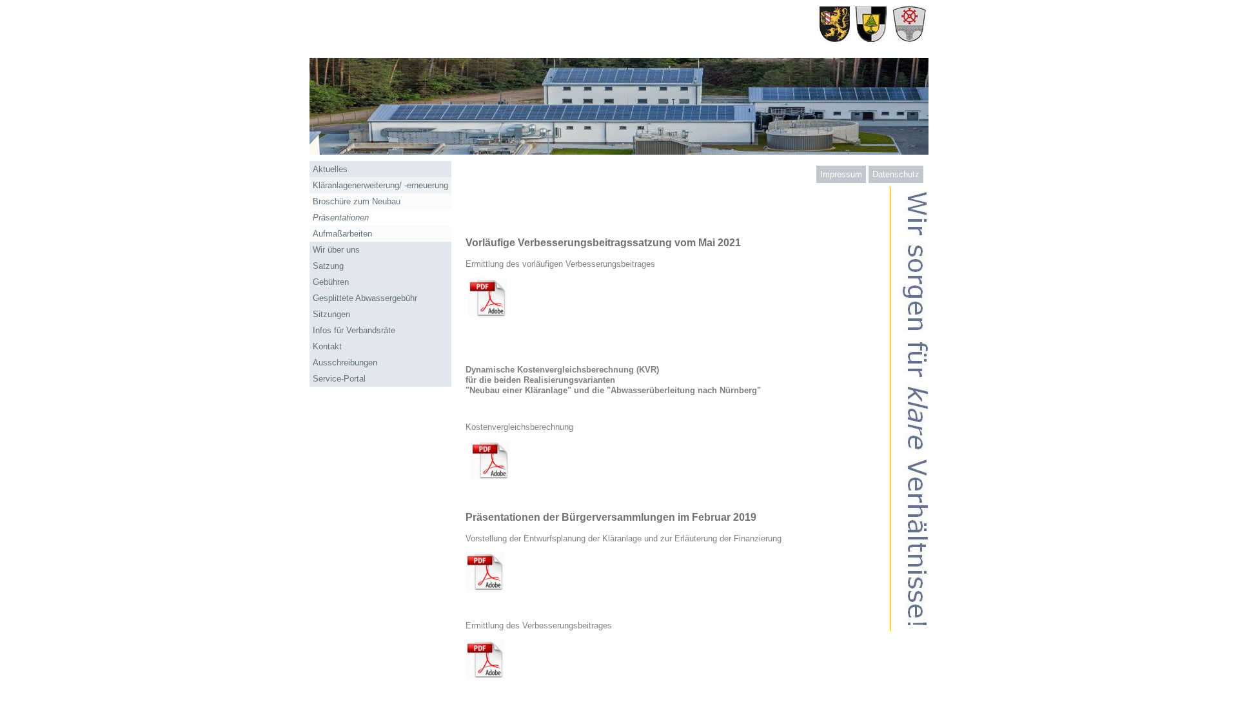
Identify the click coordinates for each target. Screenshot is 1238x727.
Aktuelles (330, 169)
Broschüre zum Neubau (356, 201)
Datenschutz (895, 174)
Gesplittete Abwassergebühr (365, 298)
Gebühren (331, 282)
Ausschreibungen (345, 362)
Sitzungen (331, 314)
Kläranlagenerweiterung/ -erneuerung (380, 185)
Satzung (328, 266)
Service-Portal (339, 378)
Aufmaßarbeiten (342, 233)
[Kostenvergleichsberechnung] (490, 477)
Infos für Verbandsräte (354, 330)
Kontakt (327, 346)
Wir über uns (336, 250)
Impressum (841, 174)
